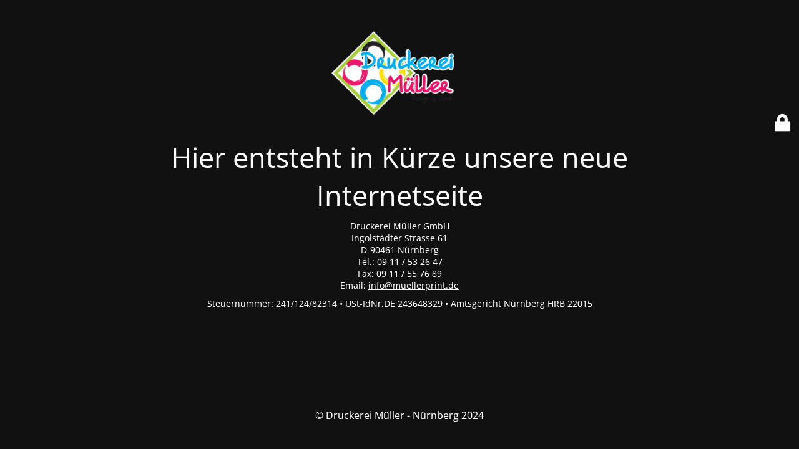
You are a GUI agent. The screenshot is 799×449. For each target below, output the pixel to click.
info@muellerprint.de (413, 285)
